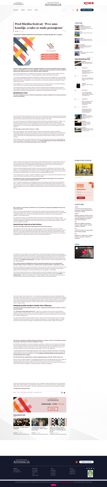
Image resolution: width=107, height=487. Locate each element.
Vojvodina (82, 44)
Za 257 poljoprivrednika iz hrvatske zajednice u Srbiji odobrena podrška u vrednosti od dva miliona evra (87, 94)
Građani (82, 25)
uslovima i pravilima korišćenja (66, 482)
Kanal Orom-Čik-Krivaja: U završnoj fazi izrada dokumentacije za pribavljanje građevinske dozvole (87, 72)
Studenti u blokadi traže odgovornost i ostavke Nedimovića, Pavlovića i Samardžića (86, 124)
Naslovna (15, 10)
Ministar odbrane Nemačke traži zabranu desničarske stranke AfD (86, 40)
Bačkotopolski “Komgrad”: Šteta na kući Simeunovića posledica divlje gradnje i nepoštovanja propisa (87, 111)
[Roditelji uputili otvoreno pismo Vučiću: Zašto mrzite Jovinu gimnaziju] (77, 46)
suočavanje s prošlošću (37, 392)
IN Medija (84, 61)
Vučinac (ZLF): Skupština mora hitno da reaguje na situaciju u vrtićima (87, 79)
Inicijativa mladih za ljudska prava (26, 392)
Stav (76, 228)
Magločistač (84, 67)
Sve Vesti (30, 10)
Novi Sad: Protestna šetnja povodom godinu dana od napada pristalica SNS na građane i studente (84, 210)
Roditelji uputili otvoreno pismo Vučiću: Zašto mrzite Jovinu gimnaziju (86, 46)
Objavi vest (73, 473)
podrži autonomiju (87, 10)
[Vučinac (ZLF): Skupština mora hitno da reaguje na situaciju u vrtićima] (78, 78)
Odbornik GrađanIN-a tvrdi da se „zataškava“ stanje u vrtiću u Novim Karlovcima (87, 129)
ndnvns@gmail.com (17, 471)
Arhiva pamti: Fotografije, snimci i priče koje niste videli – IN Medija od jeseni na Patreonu (87, 117)
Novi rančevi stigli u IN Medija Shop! (87, 85)
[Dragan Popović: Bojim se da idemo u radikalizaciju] (77, 53)
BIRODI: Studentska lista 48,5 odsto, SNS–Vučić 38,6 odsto (87, 63)
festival (18, 392)
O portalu (72, 470)
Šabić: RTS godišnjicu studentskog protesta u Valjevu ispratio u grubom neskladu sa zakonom (83, 225)
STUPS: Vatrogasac (78, 177)
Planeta (82, 38)
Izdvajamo (35, 470)
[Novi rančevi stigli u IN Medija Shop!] (78, 85)
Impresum (72, 472)
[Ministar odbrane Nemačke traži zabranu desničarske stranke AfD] (77, 40)
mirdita (14, 392)
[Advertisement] (53, 17)
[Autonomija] (53, 4)
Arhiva (36, 10)
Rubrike (23, 10)
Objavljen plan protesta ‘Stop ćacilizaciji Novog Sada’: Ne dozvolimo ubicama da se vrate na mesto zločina (86, 28)
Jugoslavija (35, 475)
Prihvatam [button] (53, 485)
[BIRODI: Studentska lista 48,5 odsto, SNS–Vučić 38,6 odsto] (78, 63)
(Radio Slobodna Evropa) (24, 388)
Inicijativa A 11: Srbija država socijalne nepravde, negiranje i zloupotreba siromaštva (84, 237)
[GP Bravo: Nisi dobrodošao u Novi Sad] (77, 33)
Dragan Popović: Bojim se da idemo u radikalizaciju (86, 53)
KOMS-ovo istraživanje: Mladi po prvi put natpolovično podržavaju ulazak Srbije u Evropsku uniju (87, 103)
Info (81, 31)
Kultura (16, 31)
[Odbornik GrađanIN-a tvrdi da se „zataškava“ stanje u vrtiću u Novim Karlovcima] (78, 129)
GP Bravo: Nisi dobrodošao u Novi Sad (86, 33)
